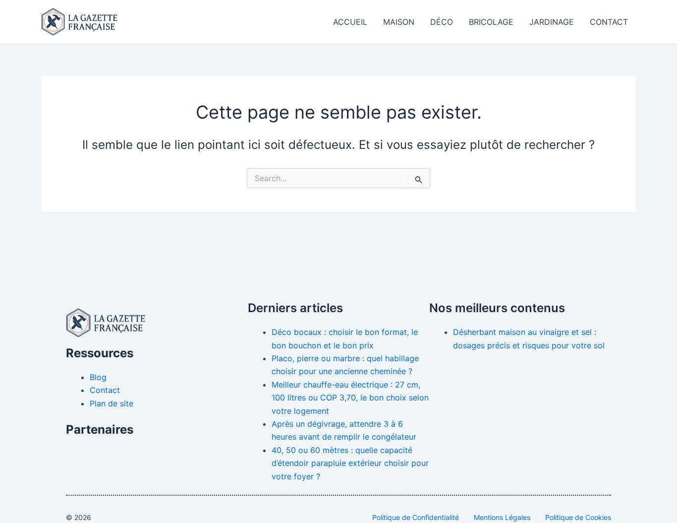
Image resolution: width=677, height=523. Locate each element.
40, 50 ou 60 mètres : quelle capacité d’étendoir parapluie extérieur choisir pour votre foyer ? (350, 463)
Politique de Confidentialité (415, 517)
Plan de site (111, 403)
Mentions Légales (502, 517)
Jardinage (551, 22)
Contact (609, 22)
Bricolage (491, 22)
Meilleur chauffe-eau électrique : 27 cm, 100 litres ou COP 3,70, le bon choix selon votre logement (350, 398)
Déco (441, 22)
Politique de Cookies (578, 517)
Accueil (350, 22)
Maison (398, 22)
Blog (98, 377)
